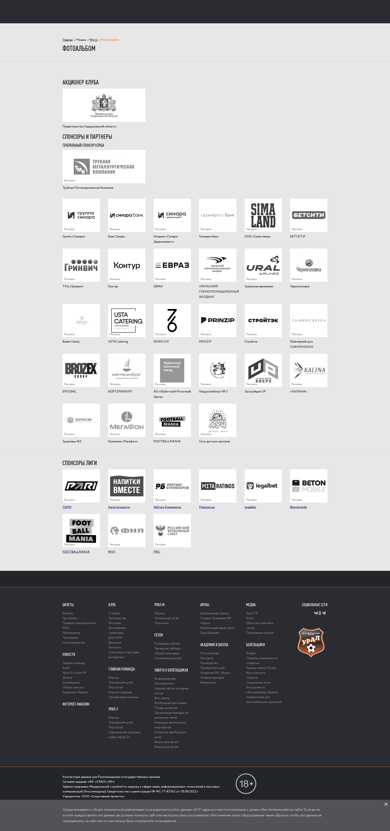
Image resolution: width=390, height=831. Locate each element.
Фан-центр (162, 698)
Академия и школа (214, 644)
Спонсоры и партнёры (123, 652)
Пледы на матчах (165, 708)
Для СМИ (115, 638)
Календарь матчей (167, 643)
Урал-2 (113, 709)
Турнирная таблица (167, 648)
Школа (67, 678)
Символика (115, 633)
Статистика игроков (167, 658)
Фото (250, 618)
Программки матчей (260, 633)
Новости (69, 654)
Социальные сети (258, 682)
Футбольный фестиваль (170, 703)
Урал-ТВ (252, 613)
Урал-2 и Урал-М (74, 673)
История (114, 623)
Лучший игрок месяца (123, 697)
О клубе (114, 613)
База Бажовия (209, 633)
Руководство (117, 618)
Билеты (68, 605)
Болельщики (71, 682)
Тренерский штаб (120, 682)
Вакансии (114, 642)
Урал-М (159, 605)
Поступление (209, 653)
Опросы (252, 678)
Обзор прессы (73, 687)
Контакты (114, 647)
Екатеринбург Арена (214, 613)
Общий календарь (166, 653)
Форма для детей (166, 742)
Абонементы (71, 633)
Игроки (113, 678)
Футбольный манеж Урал (217, 628)
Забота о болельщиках (171, 670)
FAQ (66, 628)
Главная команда (74, 663)
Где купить (70, 618)
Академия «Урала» (75, 692)
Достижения (117, 628)
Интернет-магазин (76, 704)
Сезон (158, 635)
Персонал (115, 687)
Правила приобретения (79, 623)
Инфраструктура (212, 678)
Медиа (251, 605)
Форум (251, 653)
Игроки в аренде (120, 692)
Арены (204, 605)
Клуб (66, 668)
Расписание (208, 682)
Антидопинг (116, 657)
